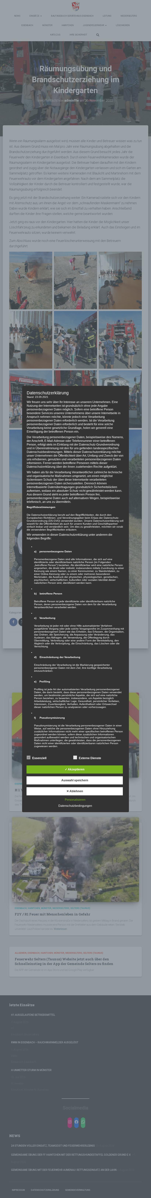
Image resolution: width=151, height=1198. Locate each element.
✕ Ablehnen (74, 791)
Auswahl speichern (74, 780)
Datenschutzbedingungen (75, 805)
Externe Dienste (90, 758)
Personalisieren (75, 799)
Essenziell (39, 758)
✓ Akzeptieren (75, 769)
